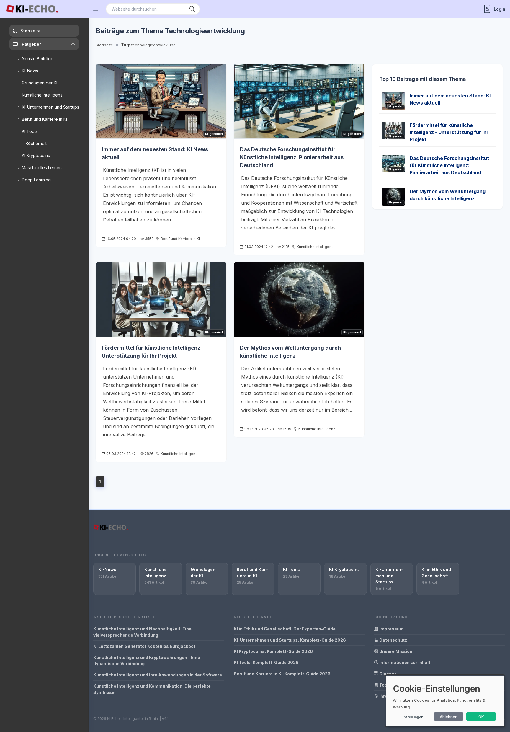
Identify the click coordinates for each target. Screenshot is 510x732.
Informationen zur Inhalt (404, 662)
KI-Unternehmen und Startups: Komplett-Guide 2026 (290, 640)
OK (481, 716)
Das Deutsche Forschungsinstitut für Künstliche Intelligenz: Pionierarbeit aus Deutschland (292, 157)
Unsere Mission (395, 651)
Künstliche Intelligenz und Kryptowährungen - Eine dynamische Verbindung (146, 660)
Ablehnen (448, 716)
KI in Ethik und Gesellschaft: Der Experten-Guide (285, 628)
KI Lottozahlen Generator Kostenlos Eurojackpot (144, 646)
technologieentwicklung (153, 45)
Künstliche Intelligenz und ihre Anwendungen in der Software (157, 674)
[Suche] (192, 9)
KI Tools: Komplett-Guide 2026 (266, 662)
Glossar (387, 673)
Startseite (104, 45)
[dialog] (445, 701)
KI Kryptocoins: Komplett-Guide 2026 (273, 651)
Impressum (391, 628)
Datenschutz (392, 640)
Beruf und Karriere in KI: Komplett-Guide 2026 (282, 673)
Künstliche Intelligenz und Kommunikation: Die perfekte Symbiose (152, 689)
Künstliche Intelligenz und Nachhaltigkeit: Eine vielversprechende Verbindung (142, 632)
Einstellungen (412, 717)
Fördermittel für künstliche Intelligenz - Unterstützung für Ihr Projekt (449, 132)
